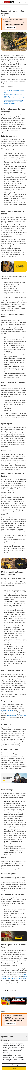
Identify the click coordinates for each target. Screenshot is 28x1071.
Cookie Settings (14, 1065)
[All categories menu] (2, 2)
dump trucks (22, 716)
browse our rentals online (18, 978)
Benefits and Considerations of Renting (13, 100)
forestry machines (11, 716)
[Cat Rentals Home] (9, 2)
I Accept (14, 1068)
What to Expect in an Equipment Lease (15, 98)
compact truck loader (7, 710)
